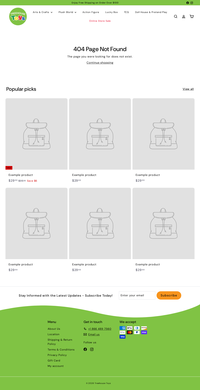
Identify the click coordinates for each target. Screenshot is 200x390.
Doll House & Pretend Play (151, 12)
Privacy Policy (57, 355)
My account (56, 366)
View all (188, 89)
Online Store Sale (100, 20)
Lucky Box (111, 12)
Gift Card (54, 360)
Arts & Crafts (41, 12)
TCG (126, 12)
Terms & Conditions (61, 349)
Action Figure (90, 12)
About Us (54, 328)
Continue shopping (100, 63)
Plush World (66, 12)
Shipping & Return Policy (60, 342)
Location (54, 334)
